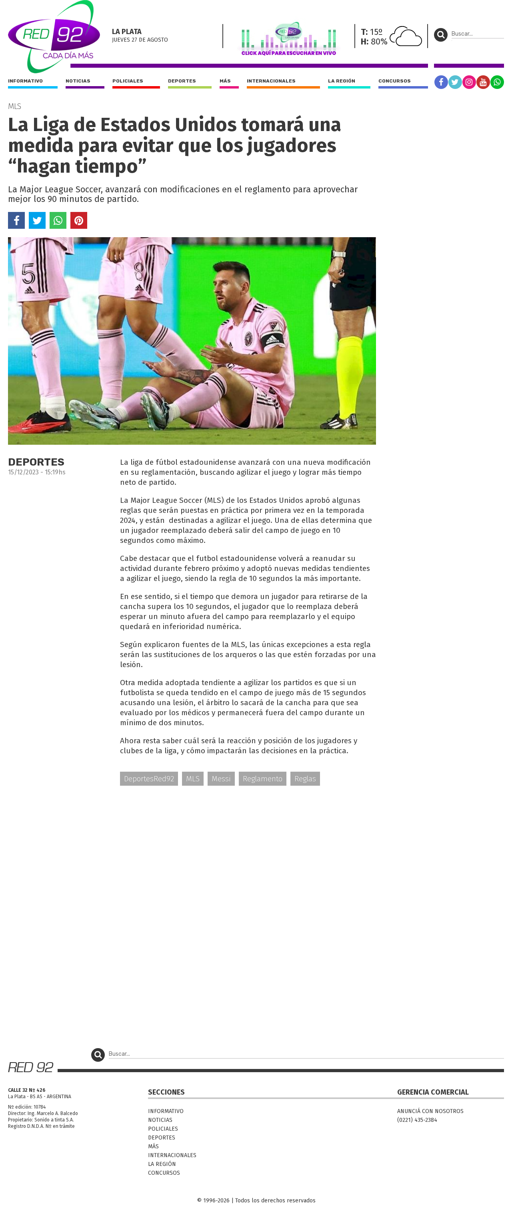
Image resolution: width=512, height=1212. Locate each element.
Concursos (394, 81)
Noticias (78, 81)
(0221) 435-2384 (417, 1120)
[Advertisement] (192, 855)
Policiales (127, 81)
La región (341, 81)
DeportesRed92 (149, 778)
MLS (193, 778)
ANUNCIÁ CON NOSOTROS (430, 1111)
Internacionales (271, 81)
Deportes (182, 81)
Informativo (25, 81)
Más (225, 81)
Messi (221, 778)
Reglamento (262, 778)
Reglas (305, 778)
